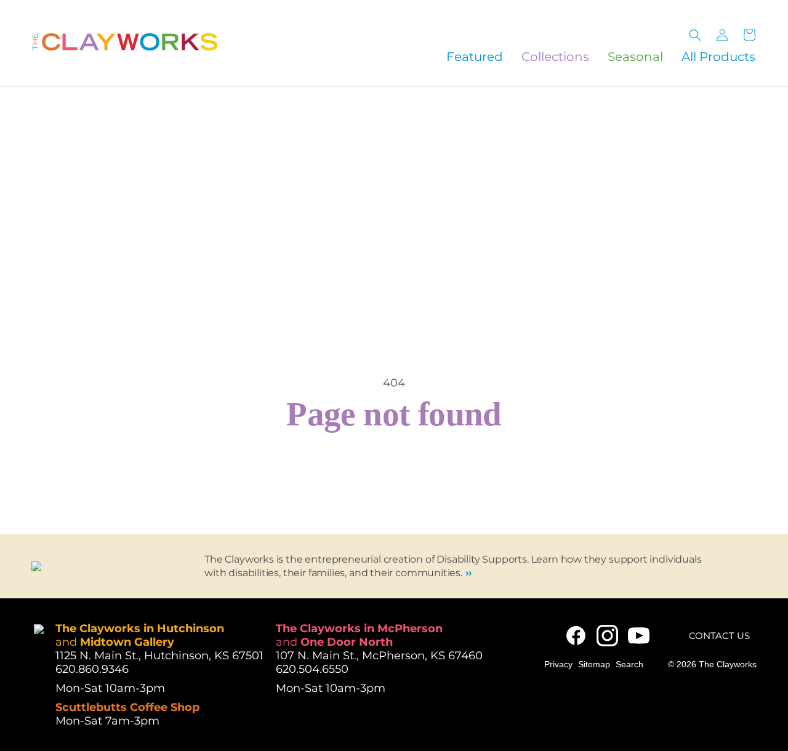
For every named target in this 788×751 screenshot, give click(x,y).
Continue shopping (394, 477)
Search (629, 664)
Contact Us (719, 635)
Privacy (558, 664)
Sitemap (594, 664)
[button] (695, 35)
